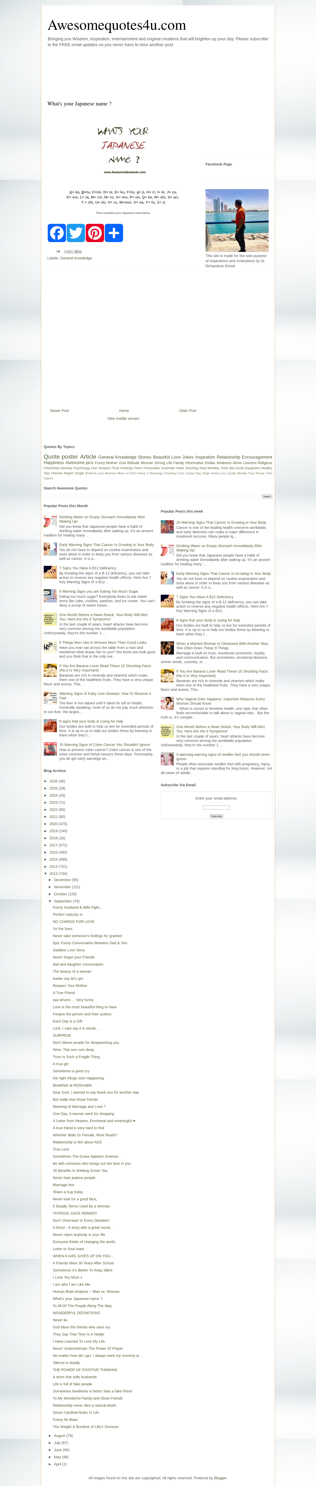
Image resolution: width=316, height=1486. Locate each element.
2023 (54, 802)
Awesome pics (79, 462)
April (58, 1464)
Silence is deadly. (67, 1363)
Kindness (224, 463)
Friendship (51, 468)
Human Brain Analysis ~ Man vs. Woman (86, 1292)
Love (176, 457)
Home (124, 411)
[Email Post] (58, 251)
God (122, 463)
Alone (237, 463)
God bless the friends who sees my (81, 1327)
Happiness (54, 462)
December (63, 880)
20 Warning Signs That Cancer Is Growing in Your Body (221, 522)
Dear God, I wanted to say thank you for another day (96, 1092)
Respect (105, 468)
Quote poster (61, 456)
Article (88, 456)
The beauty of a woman (72, 971)
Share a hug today (68, 1192)
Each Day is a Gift (67, 1021)
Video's (48, 478)
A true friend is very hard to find (78, 1128)
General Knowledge (76, 258)
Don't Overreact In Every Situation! (81, 1220)
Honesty (66, 468)
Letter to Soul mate (68, 1249)
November (63, 887)
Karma (215, 473)
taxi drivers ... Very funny (73, 1000)
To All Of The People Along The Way (82, 1306)
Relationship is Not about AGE (77, 1142)
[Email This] (66, 252)
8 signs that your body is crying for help (91, 721)
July (57, 1443)
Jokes (188, 457)
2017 (54, 845)
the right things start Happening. (79, 1078)
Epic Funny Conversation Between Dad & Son (90, 943)
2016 (54, 852)
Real (203, 468)
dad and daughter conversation (78, 964)
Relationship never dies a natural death (84, 1405)
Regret (69, 473)
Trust (115, 468)
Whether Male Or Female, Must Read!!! (85, 1135)
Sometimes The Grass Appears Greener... (87, 1156)
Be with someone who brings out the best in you (92, 1163)
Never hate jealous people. (74, 1178)
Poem (138, 468)
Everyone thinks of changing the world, (84, 1242)
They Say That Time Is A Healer (78, 1334)
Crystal (189, 473)
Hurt (94, 468)
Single (79, 473)
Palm (133, 473)
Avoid (240, 468)
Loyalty (231, 473)
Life (169, 463)
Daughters (252, 468)
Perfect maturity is (67, 914)
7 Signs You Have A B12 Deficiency (87, 568)
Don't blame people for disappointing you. (86, 1043)
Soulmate (168, 468)
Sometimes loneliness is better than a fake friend (92, 1391)
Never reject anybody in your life (79, 1235)
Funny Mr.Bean (65, 1420)
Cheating (170, 473)
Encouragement (257, 457)
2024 (54, 795)
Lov (223, 473)
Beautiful (161, 457)
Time (269, 473)
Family (178, 463)
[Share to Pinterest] (80, 252)
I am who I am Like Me (71, 1284)
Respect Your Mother (70, 986)
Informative (194, 463)
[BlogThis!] (70, 252)
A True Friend (64, 993)
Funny (100, 463)
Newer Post (59, 411)
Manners (110, 473)
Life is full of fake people (72, 1384)
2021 (54, 817)
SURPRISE (62, 1035)
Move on (123, 473)
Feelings (126, 468)
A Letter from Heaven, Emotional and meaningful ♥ (94, 1121)
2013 (54, 874)
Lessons (250, 463)
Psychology (81, 468)
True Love (61, 1149)
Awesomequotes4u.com (116, 24)
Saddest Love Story (69, 950)
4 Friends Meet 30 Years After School (83, 1263)
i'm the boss (62, 929)
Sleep (142, 473)
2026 (54, 781)
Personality (152, 468)
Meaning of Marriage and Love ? (79, 1107)
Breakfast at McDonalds (72, 1085)
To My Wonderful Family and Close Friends (88, 1398)
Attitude (133, 463)
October (61, 894)
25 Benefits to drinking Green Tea (80, 1171)
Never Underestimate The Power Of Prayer (88, 1348)
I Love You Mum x (67, 1277)
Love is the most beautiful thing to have (85, 1007)
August (60, 1436)
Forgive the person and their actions (82, 1014)
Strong (159, 463)
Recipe (260, 473)
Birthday (213, 468)
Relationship (228, 457)
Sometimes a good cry (71, 1071)
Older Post (187, 411)
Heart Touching (187, 468)
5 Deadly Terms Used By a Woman (81, 1206)
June (58, 1450)
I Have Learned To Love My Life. (79, 1341)
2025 (54, 788)
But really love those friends (75, 1099)
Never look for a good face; (75, 1199)
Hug (198, 473)
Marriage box (63, 1185)
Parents (56, 473)
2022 (54, 810)
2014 (54, 866)
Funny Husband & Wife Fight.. (77, 907)
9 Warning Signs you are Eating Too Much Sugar (98, 591)
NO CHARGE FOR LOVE (73, 922)
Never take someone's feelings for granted (87, 936)
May (58, 1457)
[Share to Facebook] (76, 252)
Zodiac (210, 463)
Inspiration (205, 457)
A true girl (60, 1064)
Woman (147, 463)
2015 (54, 859)
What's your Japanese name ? (77, 1299)
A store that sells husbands (75, 1377)
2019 (54, 831)
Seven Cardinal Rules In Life (76, 1412)
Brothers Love (94, 473)
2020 (54, 824)
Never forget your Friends (74, 957)
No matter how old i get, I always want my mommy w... (97, 1356)
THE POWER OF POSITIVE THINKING (85, 1370)
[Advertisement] (136, 73)
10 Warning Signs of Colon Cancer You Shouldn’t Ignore (104, 745)
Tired (224, 468)
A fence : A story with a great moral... (83, 1228)
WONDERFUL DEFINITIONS (76, 1313)
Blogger (220, 1478)
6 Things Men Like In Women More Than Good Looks (103, 642)
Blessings (156, 473)
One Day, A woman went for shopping (83, 1114)
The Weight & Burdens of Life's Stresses (86, 1427)
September (63, 901)
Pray (251, 473)
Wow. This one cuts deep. (74, 1050)
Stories (144, 457)
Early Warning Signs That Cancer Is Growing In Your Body (106, 545)
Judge (206, 473)
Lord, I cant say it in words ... (76, 1028)
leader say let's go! (68, 978)
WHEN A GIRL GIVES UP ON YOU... (83, 1256)
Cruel (180, 473)
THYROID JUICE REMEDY (75, 1213)
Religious (265, 463)
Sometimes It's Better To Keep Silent (82, 1270)
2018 (54, 838)
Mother (112, 463)
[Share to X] (73, 252)
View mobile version (123, 418)
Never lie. (60, 1320)
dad (231, 468)
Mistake (242, 473)
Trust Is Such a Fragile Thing (76, 1057)
